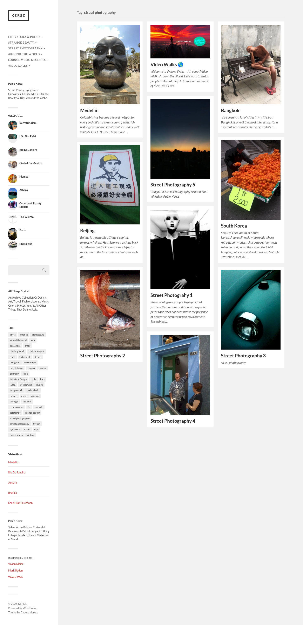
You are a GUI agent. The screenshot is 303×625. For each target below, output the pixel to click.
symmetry (15, 429)
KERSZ (18, 15)
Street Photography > (26, 48)
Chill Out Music (36, 351)
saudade (38, 407)
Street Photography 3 (243, 355)
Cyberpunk (25, 357)
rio (29, 407)
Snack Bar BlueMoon (20, 502)
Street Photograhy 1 (171, 295)
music (24, 396)
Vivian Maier (15, 564)
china (12, 357)
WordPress (29, 608)
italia (33, 379)
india (25, 373)
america (24, 334)
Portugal (14, 401)
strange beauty (32, 412)
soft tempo (15, 412)
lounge (39, 384)
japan (12, 384)
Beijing (87, 230)
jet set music (26, 384)
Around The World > (25, 54)
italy (42, 379)
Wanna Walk (15, 577)
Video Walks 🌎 (166, 64)
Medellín (13, 462)
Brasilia (12, 492)
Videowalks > (19, 65)
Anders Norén (29, 612)
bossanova (15, 345)
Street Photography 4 (172, 421)
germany (14, 373)
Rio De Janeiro (16, 472)
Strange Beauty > (22, 42)
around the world (18, 340)
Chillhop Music (17, 351)
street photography (19, 423)
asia (33, 340)
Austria (12, 482)
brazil (27, 345)
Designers (15, 362)
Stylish (36, 423)
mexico (13, 396)
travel (27, 429)
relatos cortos (16, 407)
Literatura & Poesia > (25, 37)
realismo (27, 401)
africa (13, 334)
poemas (35, 396)
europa (31, 368)
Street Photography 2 (102, 355)
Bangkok (230, 110)
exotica (42, 368)
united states (16, 435)
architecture (38, 334)
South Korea (234, 226)
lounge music (16, 390)
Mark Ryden (15, 570)
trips (36, 429)
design (38, 357)
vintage (31, 435)
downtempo (30, 362)
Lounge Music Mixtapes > (28, 60)
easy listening (17, 368)
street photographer (20, 418)
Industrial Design (18, 379)
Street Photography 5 (172, 184)
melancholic (33, 390)
